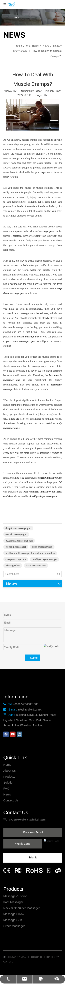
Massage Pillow (13, 914)
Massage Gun (13, 565)
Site (46, 95)
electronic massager (16, 546)
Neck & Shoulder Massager (21, 908)
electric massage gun (16, 534)
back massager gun (36, 565)
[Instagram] (19, 734)
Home (7, 764)
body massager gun (42, 546)
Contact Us (10, 800)
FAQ (6, 788)
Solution (8, 782)
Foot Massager (13, 902)
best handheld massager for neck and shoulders (30, 553)
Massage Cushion (15, 896)
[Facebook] (6, 734)
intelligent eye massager (44, 559)
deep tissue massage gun (18, 528)
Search (59, 574)
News (7, 794)
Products (9, 776)
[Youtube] (13, 734)
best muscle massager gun (19, 540)
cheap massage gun (16, 559)
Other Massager (14, 926)
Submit (34, 657)
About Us (9, 770)
